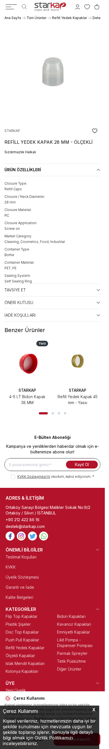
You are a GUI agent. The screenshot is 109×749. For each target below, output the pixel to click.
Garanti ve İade (20, 587)
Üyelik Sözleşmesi (22, 577)
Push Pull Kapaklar (22, 639)
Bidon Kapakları (71, 616)
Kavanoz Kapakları (74, 624)
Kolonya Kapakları (22, 671)
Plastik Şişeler (18, 624)
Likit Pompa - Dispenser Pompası (75, 642)
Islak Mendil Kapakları (25, 663)
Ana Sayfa (12, 18)
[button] (43, 413)
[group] (52, 73)
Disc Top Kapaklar (22, 632)
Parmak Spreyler (72, 653)
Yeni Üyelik (16, 690)
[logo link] (50, 6)
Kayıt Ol (82, 464)
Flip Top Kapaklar (21, 616)
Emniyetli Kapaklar (73, 632)
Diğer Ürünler (69, 669)
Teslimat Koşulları (21, 557)
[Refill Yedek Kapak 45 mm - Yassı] (78, 361)
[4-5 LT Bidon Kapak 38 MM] (27, 361)
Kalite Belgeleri (19, 597)
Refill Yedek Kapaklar (69, 18)
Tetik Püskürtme (71, 661)
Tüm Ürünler (36, 18)
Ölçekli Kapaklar (20, 655)
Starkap (27, 390)
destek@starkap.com (25, 526)
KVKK (11, 567)
